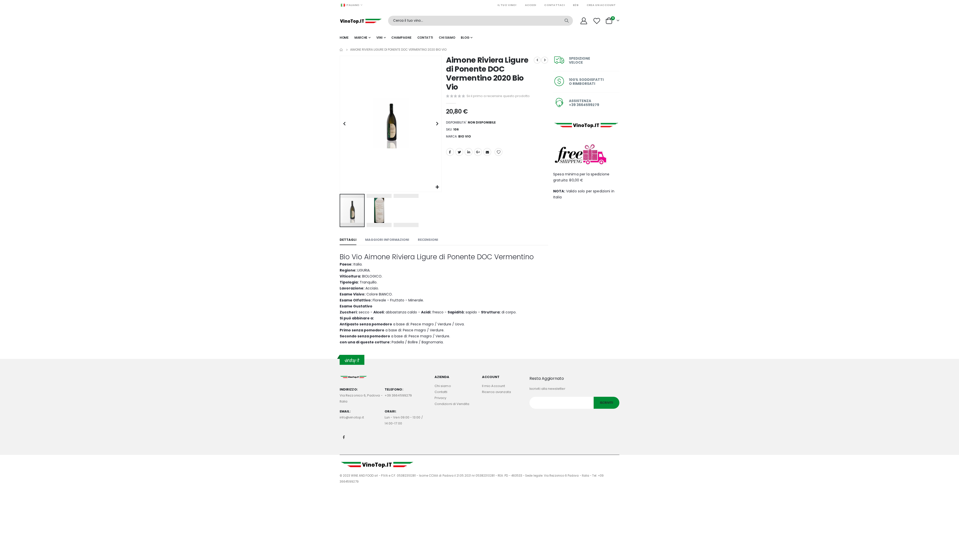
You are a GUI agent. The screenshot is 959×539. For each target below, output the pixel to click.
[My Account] (583, 20)
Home (341, 50)
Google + (478, 152)
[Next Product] (544, 60)
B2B (575, 5)
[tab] (348, 240)
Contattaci (554, 5)
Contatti (441, 392)
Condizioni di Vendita (452, 404)
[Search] (566, 21)
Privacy (440, 398)
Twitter (459, 152)
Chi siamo (443, 386)
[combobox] (480, 21)
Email (487, 152)
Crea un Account (601, 5)
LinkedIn (469, 152)
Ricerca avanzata (496, 392)
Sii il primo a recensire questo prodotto (498, 96)
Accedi (530, 5)
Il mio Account (493, 386)
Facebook (450, 152)
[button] (437, 187)
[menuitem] (467, 38)
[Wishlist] (597, 20)
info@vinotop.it (352, 417)
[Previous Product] (537, 60)
